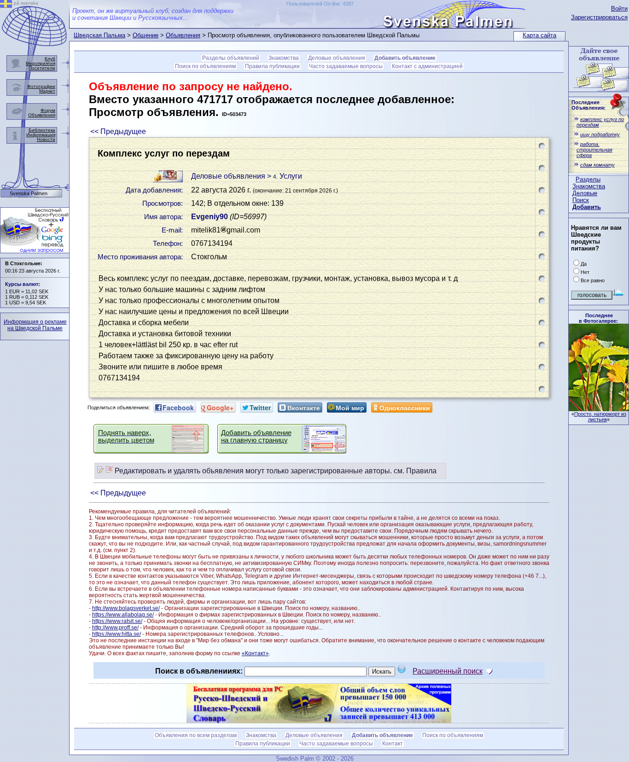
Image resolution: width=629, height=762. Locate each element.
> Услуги (284, 176)
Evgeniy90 (209, 217)
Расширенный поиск (448, 671)
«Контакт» (255, 653)
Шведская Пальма (99, 35)
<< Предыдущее (118, 131)
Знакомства (588, 186)
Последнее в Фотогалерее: (598, 318)
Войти (619, 8)
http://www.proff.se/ (115, 627)
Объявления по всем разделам (196, 735)
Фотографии (41, 86)
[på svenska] (6, 5)
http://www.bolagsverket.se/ (126, 608)
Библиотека (42, 130)
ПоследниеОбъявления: (588, 105)
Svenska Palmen (28, 193)
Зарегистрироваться (599, 17)
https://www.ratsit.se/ (117, 621)
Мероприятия (40, 63)
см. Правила (415, 471)
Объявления (183, 35)
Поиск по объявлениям (205, 66)
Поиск (580, 200)
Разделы (588, 179)
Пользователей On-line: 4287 (320, 3)
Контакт (392, 743)
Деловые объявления (336, 58)
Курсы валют (21, 284)
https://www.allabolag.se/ (123, 614)
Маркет (47, 90)
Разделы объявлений (230, 58)
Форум (48, 110)
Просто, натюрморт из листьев (600, 416)
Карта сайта (539, 35)
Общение (145, 35)
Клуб (50, 58)
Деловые (584, 193)
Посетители (42, 67)
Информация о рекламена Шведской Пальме (35, 325)
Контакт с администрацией (427, 66)
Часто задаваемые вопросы (346, 66)
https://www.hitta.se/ (116, 634)
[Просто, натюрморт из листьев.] (599, 409)
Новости (46, 139)
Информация (40, 134)
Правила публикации (272, 66)
